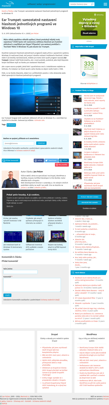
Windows (12, 125)
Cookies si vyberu (89, 208)
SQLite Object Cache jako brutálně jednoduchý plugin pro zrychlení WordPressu (93, 355)
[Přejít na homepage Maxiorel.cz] (8, 4)
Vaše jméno (7, 269)
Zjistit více (10, 206)
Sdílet (40, 160)
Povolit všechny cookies (89, 196)
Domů (4, 11)
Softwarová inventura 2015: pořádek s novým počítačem (34, 247)
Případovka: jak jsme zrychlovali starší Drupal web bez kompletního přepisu (54, 350)
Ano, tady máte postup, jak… (86, 257)
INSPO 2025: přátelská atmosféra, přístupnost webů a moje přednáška (55, 362)
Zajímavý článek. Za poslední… (87, 224)
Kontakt (28, 401)
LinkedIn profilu (40, 188)
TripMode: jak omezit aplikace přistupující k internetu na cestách (34, 220)
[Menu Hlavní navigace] (105, 4)
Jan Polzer (35, 33)
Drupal (54, 334)
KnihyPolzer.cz (92, 84)
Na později (63, 165)
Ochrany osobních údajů (50, 300)
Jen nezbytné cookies (89, 202)
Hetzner (106, 396)
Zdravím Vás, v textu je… (84, 219)
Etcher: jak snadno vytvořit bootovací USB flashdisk (12, 220)
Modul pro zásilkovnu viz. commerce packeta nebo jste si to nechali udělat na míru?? (89, 316)
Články (10, 11)
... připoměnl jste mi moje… (85, 234)
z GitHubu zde (39, 120)
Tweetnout (52, 160)
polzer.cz (24, 188)
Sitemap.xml (19, 401)
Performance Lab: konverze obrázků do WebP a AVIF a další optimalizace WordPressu (92, 367)
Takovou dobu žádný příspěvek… (87, 247)
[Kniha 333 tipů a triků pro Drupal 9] (89, 66)
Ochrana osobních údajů (25, 151)
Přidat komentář (12, 160)
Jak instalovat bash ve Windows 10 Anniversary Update (12, 247)
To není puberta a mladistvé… (86, 229)
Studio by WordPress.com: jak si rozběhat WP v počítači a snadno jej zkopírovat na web (92, 375)
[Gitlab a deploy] (89, 39)
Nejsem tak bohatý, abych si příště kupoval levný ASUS (57, 247)
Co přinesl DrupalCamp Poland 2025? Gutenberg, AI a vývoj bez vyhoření (54, 385)
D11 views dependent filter (85, 298)
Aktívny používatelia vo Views (86, 321)
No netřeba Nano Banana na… (86, 252)
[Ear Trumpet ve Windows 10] (35, 96)
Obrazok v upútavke (82, 303)
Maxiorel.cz (25, 396)
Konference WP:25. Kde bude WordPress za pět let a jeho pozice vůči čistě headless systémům (93, 383)
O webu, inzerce (6, 401)
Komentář (7, 277)
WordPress (91, 334)
